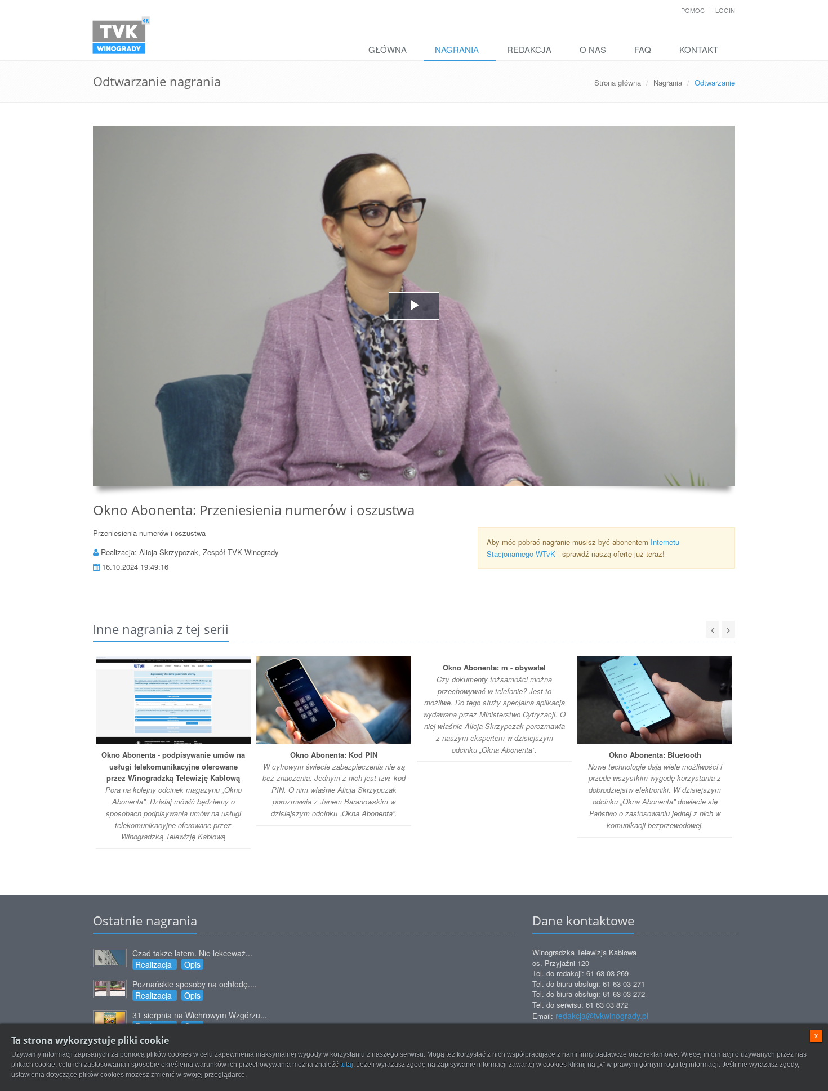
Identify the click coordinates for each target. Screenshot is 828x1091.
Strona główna (617, 82)
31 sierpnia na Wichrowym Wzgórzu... (199, 1015)
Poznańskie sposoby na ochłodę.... (194, 984)
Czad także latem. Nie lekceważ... (192, 953)
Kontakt (698, 49)
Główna (387, 49)
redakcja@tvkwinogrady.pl (601, 1015)
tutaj (346, 1064)
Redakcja (529, 49)
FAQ (642, 49)
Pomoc (693, 10)
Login (725, 10)
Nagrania (457, 49)
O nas (593, 49)
